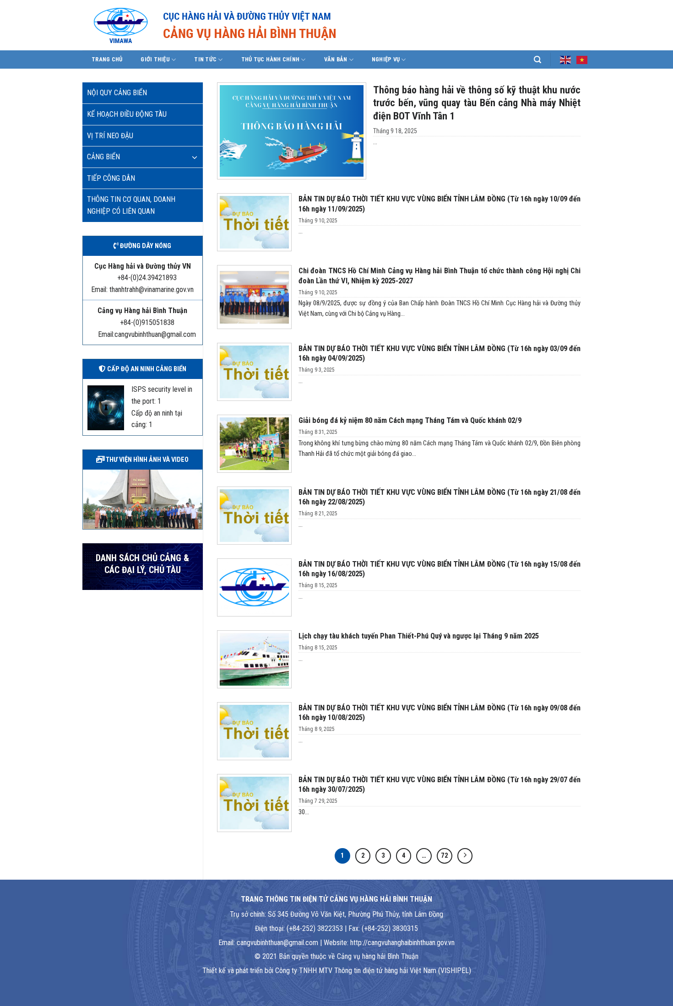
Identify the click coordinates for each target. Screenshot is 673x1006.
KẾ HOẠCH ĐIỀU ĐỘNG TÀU (127, 114)
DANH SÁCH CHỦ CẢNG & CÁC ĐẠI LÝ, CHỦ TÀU (142, 564)
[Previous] (88, 498)
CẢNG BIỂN (103, 156)
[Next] (197, 498)
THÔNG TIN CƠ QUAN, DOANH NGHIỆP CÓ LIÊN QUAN (131, 205)
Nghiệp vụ (386, 59)
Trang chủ (107, 59)
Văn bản (335, 59)
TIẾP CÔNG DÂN (111, 178)
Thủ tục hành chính (270, 59)
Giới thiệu (155, 59)
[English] (566, 59)
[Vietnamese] (582, 59)
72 (444, 855)
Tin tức (205, 59)
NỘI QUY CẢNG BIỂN (117, 92)
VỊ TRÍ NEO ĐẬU (110, 135)
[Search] (537, 60)
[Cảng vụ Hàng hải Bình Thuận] (242, 25)
